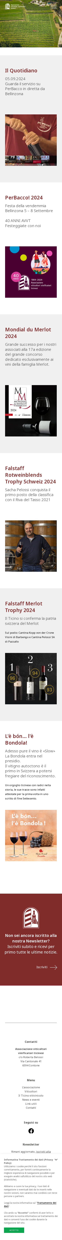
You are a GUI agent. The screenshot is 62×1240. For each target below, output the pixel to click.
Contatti (31, 1107)
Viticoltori (31, 1091)
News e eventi (31, 1099)
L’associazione (31, 1087)
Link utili (31, 1104)
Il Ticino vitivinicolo (31, 1095)
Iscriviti (42, 967)
